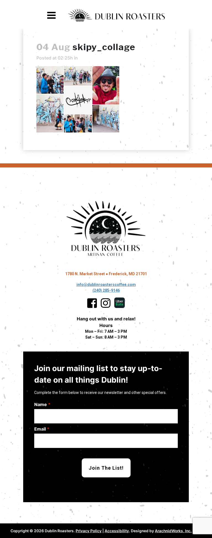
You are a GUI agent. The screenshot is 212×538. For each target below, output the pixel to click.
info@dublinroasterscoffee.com (106, 284)
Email (41, 429)
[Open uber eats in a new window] (119, 303)
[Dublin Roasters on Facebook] (92, 303)
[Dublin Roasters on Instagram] (105, 303)
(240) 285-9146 (106, 290)
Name (42, 404)
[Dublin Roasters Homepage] (106, 228)
